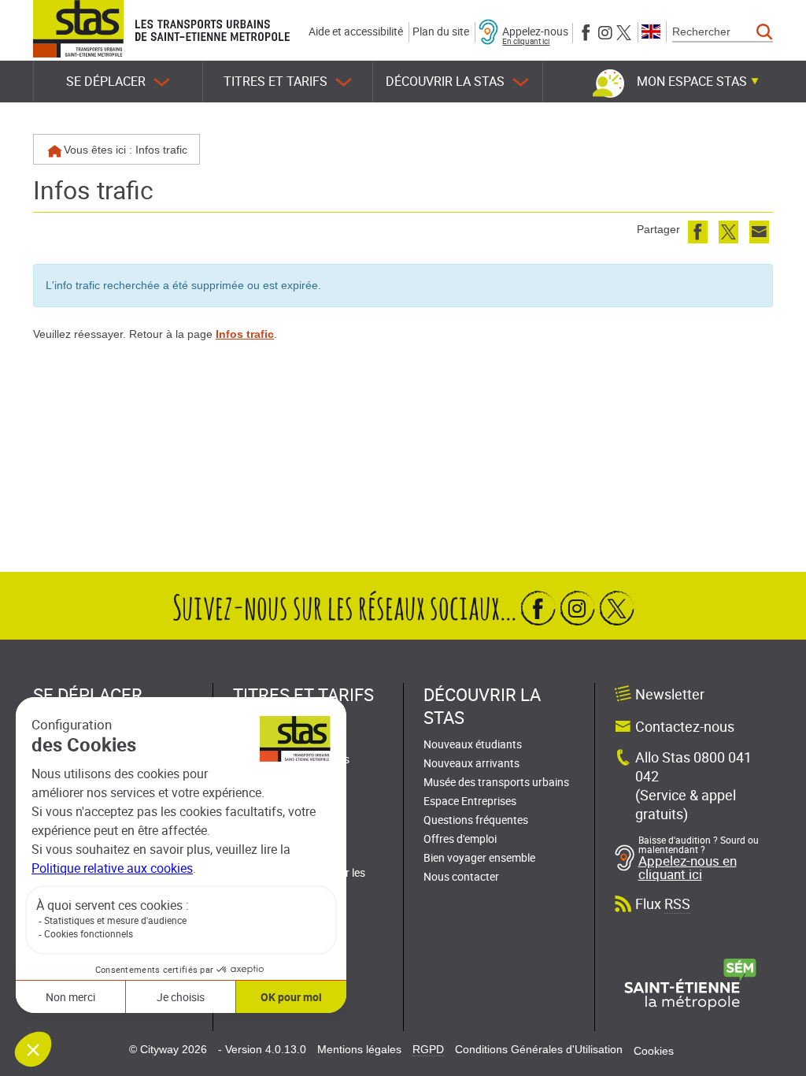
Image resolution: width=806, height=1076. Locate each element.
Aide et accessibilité (356, 31)
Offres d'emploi (460, 838)
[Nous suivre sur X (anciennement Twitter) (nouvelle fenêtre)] (624, 31)
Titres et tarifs (275, 81)
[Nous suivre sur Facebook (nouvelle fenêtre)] (586, 31)
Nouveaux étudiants (472, 744)
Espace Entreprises (469, 800)
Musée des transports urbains (496, 781)
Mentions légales (359, 1049)
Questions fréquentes (475, 819)
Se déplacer (106, 81)
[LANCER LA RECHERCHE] (764, 32)
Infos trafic (245, 334)
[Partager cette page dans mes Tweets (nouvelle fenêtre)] (728, 232)
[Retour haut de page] (776, 1060)
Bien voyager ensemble (479, 857)
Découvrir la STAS (445, 81)
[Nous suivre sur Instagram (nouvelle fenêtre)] (605, 31)
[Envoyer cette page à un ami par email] (759, 232)
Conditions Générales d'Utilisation (539, 1049)
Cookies (654, 1050)
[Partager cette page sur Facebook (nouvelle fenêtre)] (698, 232)
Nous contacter (461, 876)
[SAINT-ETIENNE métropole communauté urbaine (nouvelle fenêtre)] (690, 983)
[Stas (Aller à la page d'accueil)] (78, 29)
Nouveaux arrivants (471, 762)
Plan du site (440, 31)
